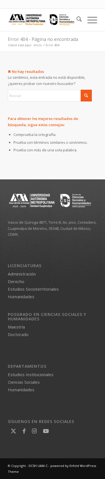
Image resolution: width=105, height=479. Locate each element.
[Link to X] (13, 431)
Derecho (16, 281)
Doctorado (18, 334)
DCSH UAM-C (38, 466)
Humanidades (21, 296)
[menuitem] (76, 20)
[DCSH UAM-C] (43, 20)
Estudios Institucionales (30, 374)
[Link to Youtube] (46, 431)
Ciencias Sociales (24, 382)
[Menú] (89, 20)
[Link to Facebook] (24, 431)
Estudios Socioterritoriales (33, 289)
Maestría (16, 327)
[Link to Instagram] (34, 431)
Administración (22, 274)
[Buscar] (76, 20)
